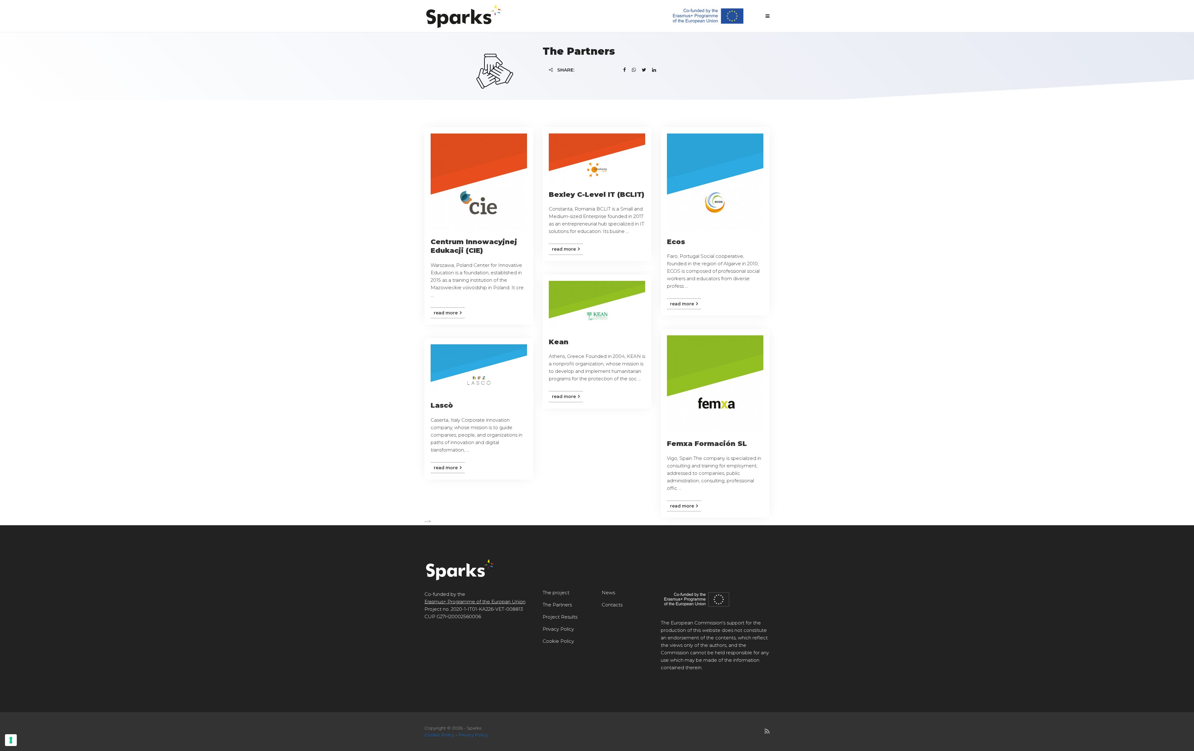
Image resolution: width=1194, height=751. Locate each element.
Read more (446, 313)
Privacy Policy (558, 629)
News (608, 593)
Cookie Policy (558, 641)
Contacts (612, 605)
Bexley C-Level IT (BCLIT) (596, 194)
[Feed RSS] (767, 731)
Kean (558, 342)
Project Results (560, 617)
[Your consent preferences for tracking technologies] (11, 740)
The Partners (557, 605)
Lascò (442, 405)
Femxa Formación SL (707, 443)
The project (556, 593)
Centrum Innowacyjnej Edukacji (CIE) (474, 246)
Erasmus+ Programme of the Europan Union (474, 602)
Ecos (676, 242)
